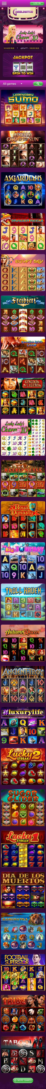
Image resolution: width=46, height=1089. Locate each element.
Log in (37, 3)
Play (23, 34)
